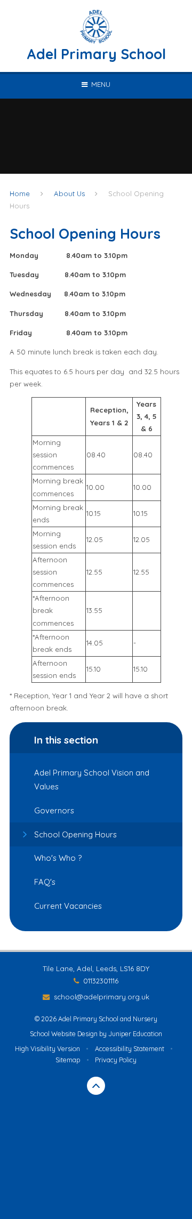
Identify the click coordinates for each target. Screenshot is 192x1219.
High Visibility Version (47, 1049)
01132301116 (100, 980)
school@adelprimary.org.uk (101, 996)
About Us (69, 193)
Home (20, 193)
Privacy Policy (116, 1060)
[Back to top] (96, 1086)
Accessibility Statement (129, 1049)
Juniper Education (135, 1034)
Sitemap (67, 1060)
